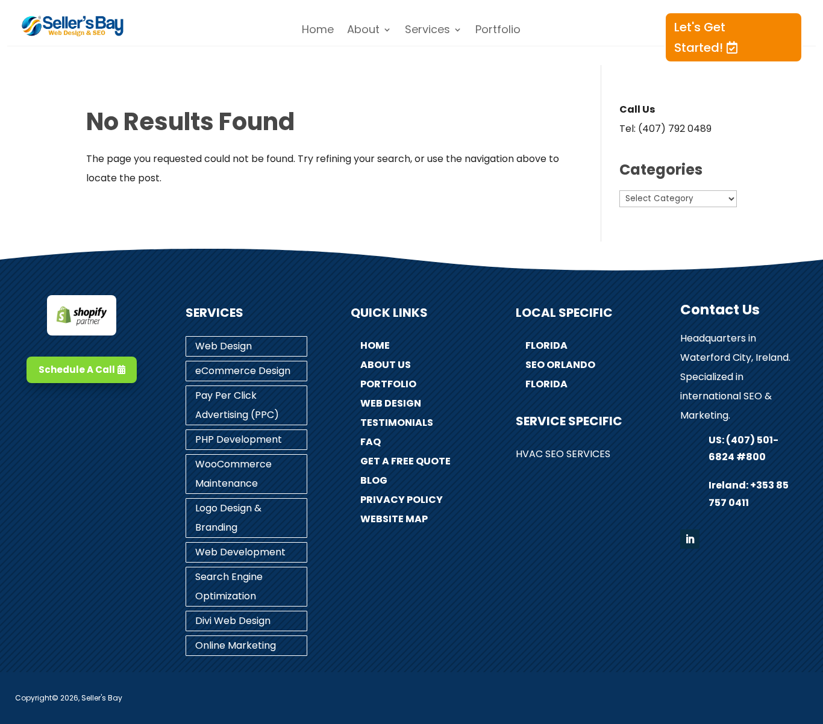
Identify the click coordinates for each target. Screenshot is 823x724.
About (363, 31)
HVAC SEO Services (563, 454)
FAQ (370, 442)
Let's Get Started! (699, 37)
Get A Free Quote (405, 461)
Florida (546, 345)
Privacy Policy (401, 500)
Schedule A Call (77, 369)
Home (318, 31)
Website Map (394, 519)
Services (427, 31)
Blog (373, 480)
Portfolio (498, 31)
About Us (385, 365)
